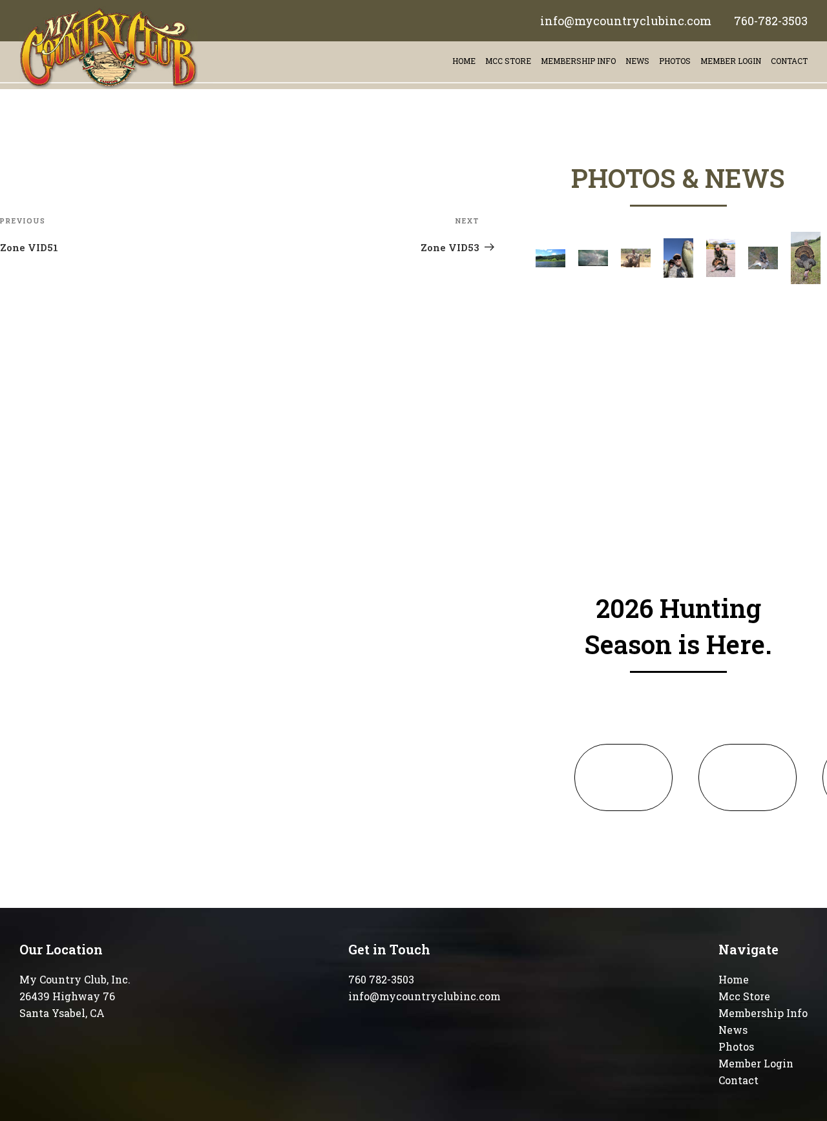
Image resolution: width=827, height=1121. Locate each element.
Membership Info (763, 1013)
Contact (738, 1080)
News (637, 61)
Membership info (578, 61)
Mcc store (508, 61)
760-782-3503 (771, 20)
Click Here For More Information (623, 777)
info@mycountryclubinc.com (625, 20)
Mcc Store (744, 996)
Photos (675, 61)
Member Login (730, 61)
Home (464, 61)
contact (789, 61)
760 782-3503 (381, 979)
